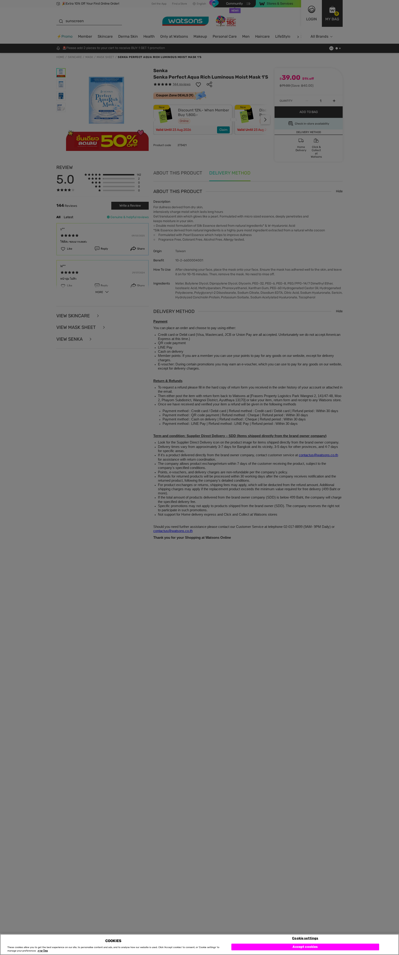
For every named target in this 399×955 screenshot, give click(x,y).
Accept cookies (305, 947)
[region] (199, 944)
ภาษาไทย (43, 950)
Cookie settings (305, 938)
